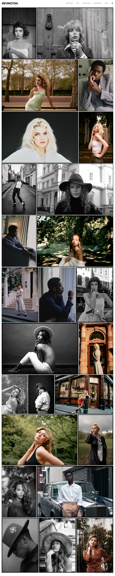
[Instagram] (112, 3)
